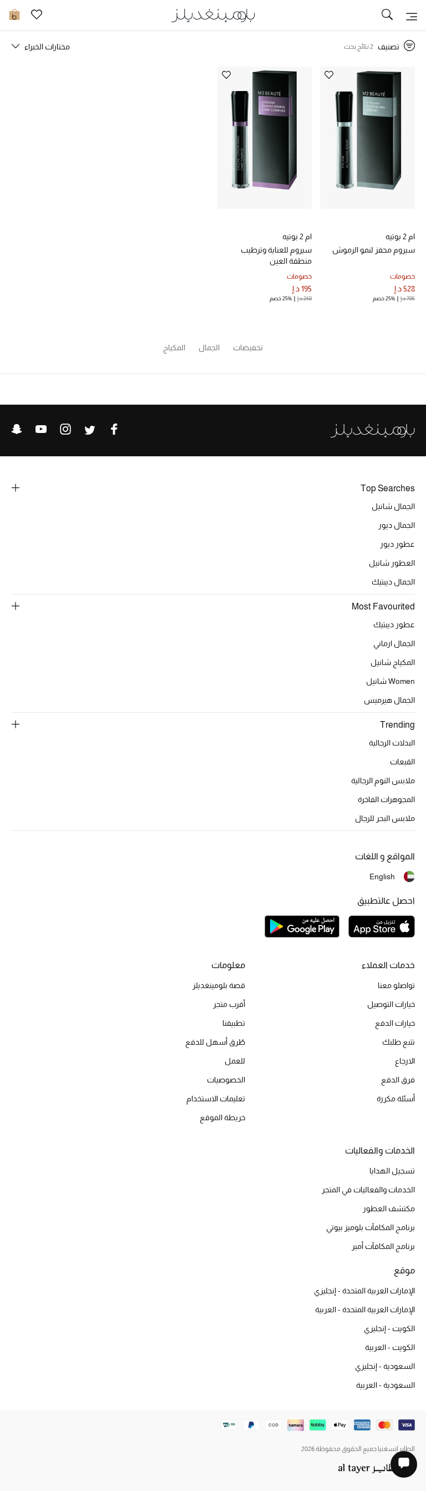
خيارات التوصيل (391, 1004)
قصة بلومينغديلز (218, 985)
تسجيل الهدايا (392, 1170)
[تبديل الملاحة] (411, 15)
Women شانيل (390, 681)
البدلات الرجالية (392, 742)
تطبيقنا (233, 1023)
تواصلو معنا (396, 985)
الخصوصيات (226, 1079)
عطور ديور (397, 544)
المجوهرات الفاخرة (386, 799)
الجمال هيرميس (389, 700)
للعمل (235, 1060)
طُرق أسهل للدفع (215, 1041)
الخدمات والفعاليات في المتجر (368, 1189)
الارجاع (405, 1060)
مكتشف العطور (389, 1208)
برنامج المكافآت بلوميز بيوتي (370, 1227)
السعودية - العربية (385, 1385)
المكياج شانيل (393, 662)
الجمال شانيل (393, 506)
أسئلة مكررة (396, 1098)
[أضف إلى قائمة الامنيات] (328, 75)
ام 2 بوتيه (400, 236)
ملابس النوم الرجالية (383, 780)
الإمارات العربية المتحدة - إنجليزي (364, 1290)
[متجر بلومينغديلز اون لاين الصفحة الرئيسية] (213, 14)
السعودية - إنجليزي (385, 1366)
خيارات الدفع (395, 1023)
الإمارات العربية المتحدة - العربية (365, 1309)
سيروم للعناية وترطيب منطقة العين (276, 255)
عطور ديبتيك (394, 624)
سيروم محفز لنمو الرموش (373, 249)
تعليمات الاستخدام (215, 1098)
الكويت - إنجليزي (389, 1328)
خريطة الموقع (222, 1117)
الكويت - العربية (390, 1347)
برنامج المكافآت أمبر (383, 1246)
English (382, 876)
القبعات (402, 761)
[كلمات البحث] (387, 15)
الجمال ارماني (394, 643)
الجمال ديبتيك (393, 581)
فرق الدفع (398, 1079)
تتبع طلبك (398, 1041)
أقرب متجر (229, 1004)
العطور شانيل (392, 562)
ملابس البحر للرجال (385, 818)
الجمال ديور (396, 525)
